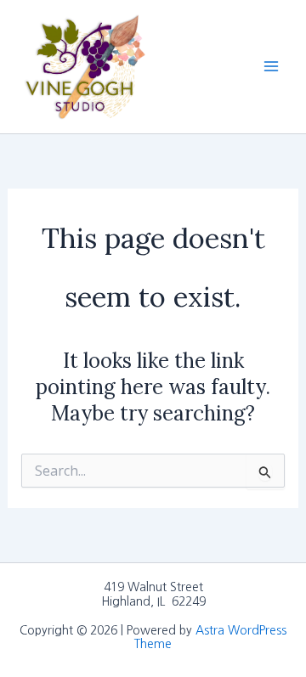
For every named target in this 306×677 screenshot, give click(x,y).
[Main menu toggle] (271, 66)
